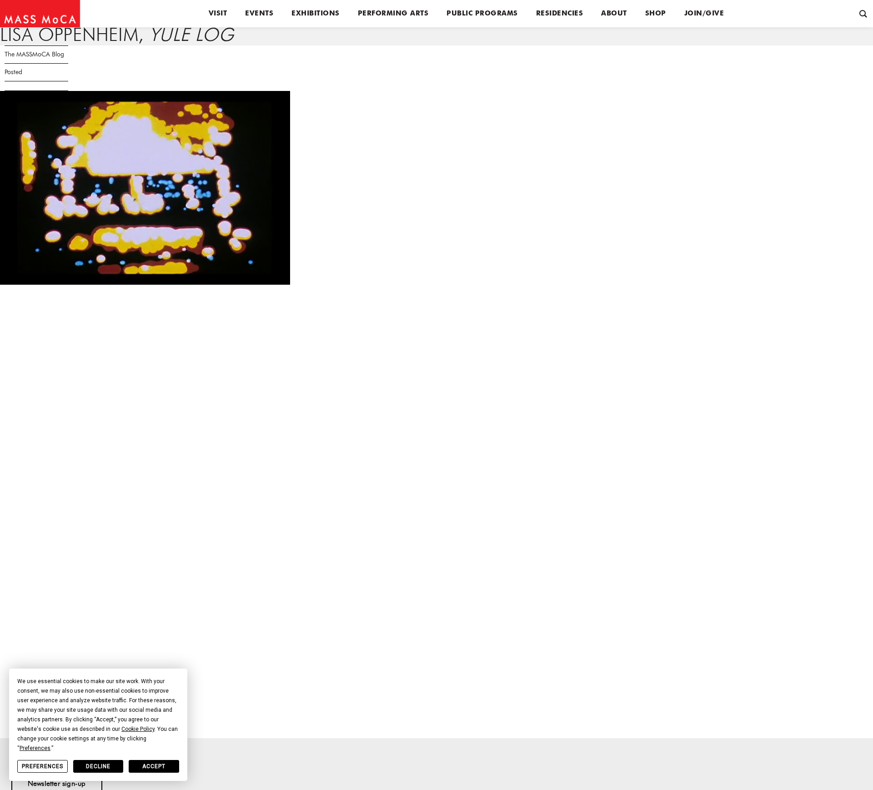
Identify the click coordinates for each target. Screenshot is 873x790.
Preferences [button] (35, 748)
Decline (98, 766)
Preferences (42, 766)
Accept (154, 766)
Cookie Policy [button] (138, 729)
